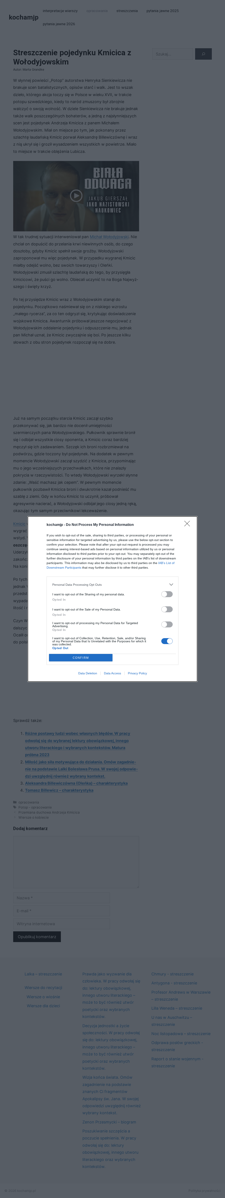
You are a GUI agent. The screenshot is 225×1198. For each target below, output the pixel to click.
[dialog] (112, 599)
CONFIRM (81, 657)
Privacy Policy (137, 673)
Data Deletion (87, 673)
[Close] (188, 525)
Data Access (112, 673)
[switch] (167, 594)
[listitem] (112, 584)
